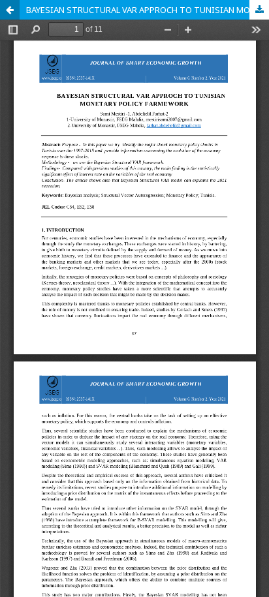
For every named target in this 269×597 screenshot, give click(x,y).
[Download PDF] (259, 10)
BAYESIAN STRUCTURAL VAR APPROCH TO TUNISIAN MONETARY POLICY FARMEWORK (147, 10)
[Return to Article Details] (10, 10)
